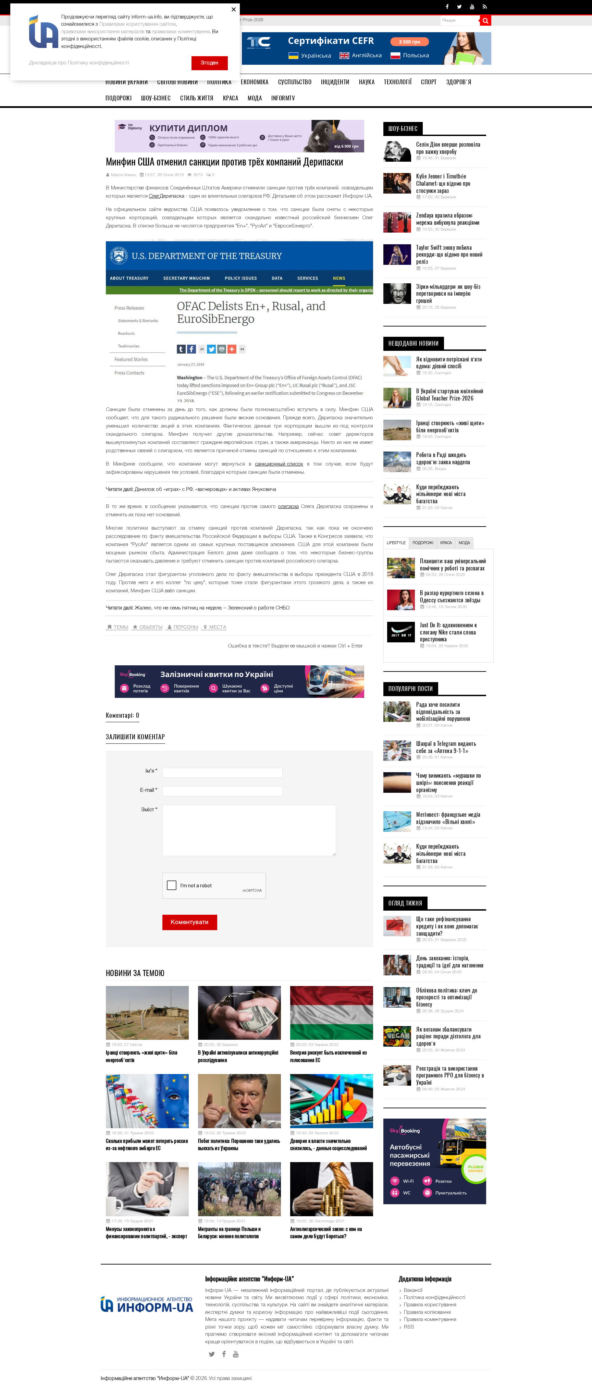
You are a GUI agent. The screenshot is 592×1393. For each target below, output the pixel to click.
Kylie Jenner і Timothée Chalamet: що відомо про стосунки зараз (443, 183)
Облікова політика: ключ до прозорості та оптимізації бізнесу (446, 997)
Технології (397, 82)
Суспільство (295, 82)
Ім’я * (151, 771)
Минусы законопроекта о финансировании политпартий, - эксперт (146, 1232)
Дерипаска (172, 196)
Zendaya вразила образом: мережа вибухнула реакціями (447, 219)
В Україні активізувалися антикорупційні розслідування (238, 1056)
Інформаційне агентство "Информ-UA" (145, 1378)
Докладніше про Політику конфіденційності (79, 63)
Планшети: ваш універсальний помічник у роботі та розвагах (453, 565)
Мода (255, 98)
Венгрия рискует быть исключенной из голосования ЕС (328, 1056)
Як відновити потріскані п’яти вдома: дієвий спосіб (449, 363)
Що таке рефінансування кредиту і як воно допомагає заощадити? (447, 926)
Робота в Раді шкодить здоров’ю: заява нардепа (443, 459)
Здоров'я (458, 82)
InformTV (283, 98)
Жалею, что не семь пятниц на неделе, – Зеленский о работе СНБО (212, 608)
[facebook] (447, 7)
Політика (219, 82)
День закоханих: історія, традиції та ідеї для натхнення (449, 962)
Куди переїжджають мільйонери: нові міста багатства (441, 494)
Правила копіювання (427, 1312)
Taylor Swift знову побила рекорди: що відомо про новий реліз (449, 255)
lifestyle (396, 543)
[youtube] (472, 7)
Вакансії (413, 1290)
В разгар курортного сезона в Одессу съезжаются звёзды (451, 597)
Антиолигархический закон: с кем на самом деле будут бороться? (326, 1232)
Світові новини (177, 82)
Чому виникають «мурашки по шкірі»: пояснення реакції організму (448, 782)
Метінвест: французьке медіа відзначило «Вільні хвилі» (448, 818)
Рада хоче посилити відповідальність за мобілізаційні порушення (443, 712)
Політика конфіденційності (434, 1297)
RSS (409, 1327)
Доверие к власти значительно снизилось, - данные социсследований (328, 1144)
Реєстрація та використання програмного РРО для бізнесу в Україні (450, 1075)
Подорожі (119, 98)
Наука (367, 82)
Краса (230, 98)
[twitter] (459, 7)
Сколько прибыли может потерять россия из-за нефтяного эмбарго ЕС (147, 1144)
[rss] (484, 7)
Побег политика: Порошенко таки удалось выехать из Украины (239, 1144)
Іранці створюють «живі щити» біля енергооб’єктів (141, 1056)
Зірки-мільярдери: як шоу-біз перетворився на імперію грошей (448, 294)
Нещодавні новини (413, 343)
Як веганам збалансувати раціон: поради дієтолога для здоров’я (448, 1036)
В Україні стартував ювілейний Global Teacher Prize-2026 (449, 395)
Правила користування (430, 1305)
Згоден (210, 63)
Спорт (429, 82)
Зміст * (149, 810)
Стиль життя (196, 98)
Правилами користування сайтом (137, 24)
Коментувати (190, 922)
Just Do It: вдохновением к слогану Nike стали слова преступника (448, 632)
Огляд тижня (405, 903)
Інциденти (335, 82)
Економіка (255, 82)
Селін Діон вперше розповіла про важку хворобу (448, 148)
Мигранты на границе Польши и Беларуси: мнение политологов (229, 1232)
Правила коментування (430, 1319)
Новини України (127, 82)
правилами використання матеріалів (102, 31)
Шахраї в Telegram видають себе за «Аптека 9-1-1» (446, 747)
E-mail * (148, 790)
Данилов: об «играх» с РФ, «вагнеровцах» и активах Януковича (205, 489)
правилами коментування (181, 31)
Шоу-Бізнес (156, 98)
